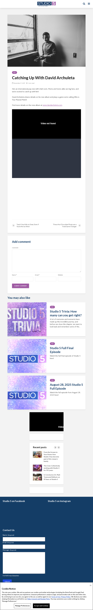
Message (9, 550)
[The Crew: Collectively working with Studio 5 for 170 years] (37, 468)
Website (60, 275)
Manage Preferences (22, 606)
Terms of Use (55, 597)
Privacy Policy (66, 597)
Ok (90, 585)
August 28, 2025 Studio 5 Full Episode (66, 386)
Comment (15, 247)
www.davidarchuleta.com (52, 105)
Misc (14, 72)
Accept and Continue (41, 606)
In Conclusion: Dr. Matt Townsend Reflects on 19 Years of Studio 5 (52, 477)
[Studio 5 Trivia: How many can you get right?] (26, 319)
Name (14, 275)
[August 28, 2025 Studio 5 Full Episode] (26, 392)
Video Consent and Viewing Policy (38, 599)
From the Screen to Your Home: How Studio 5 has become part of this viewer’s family (51, 456)
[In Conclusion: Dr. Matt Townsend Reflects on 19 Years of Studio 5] (37, 477)
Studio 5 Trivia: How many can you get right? (66, 313)
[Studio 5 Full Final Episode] (26, 356)
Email (37, 275)
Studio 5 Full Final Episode (61, 350)
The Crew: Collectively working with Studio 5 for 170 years (52, 468)
